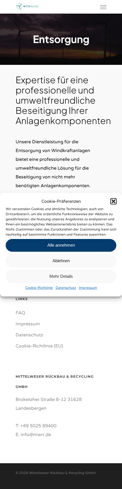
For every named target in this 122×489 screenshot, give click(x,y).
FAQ (20, 313)
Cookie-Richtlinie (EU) (39, 346)
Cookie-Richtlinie (39, 288)
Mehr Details (61, 276)
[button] (113, 201)
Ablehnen (61, 260)
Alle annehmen (61, 245)
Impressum (88, 288)
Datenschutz (66, 288)
